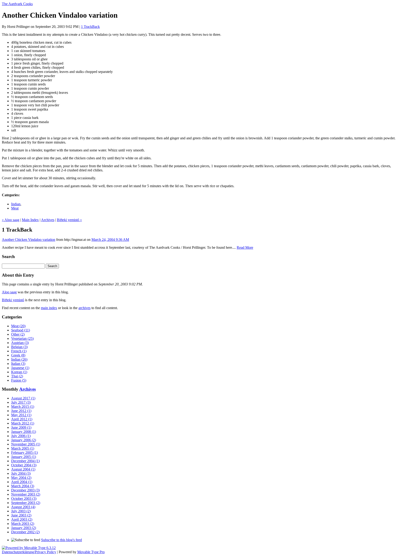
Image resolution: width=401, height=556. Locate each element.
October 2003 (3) (23, 498)
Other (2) (18, 334)
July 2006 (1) (21, 436)
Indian (15, 204)
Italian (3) (18, 364)
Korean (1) (19, 372)
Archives (47, 220)
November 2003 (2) (25, 494)
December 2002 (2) (25, 532)
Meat (15, 208)
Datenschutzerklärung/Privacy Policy (29, 552)
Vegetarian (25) (22, 338)
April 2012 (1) (21, 419)
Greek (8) (18, 355)
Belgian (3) (19, 347)
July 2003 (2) (21, 511)
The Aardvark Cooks (17, 4)
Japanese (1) (20, 368)
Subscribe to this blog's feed (61, 540)
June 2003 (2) (21, 515)
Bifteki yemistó (13, 300)
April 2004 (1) (21, 482)
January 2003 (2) (23, 528)
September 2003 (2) (25, 503)
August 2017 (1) (23, 398)
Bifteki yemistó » (69, 220)
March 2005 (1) (22, 448)
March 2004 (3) (22, 486)
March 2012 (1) (22, 423)
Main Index (30, 220)
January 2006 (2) (23, 440)
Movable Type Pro (91, 552)
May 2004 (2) (21, 478)
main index (49, 308)
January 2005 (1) (23, 457)
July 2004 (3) (21, 473)
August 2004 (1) (23, 469)
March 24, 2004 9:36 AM (110, 240)
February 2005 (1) (24, 453)
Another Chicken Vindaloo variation (28, 240)
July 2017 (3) (21, 402)
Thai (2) (17, 376)
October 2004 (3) (23, 465)
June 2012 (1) (21, 411)
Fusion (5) (18, 380)
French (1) (18, 351)
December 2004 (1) (25, 461)
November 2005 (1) (25, 444)
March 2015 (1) (22, 407)
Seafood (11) (20, 330)
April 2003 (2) (21, 519)
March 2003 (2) (22, 524)
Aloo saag (9, 292)
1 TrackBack (90, 27)
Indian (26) (19, 359)
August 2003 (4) (23, 507)
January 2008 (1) (23, 432)
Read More (245, 247)
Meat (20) (18, 326)
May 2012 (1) (21, 415)
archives (84, 308)
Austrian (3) (20, 343)
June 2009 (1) (21, 427)
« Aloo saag (10, 220)
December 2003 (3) (25, 490)
